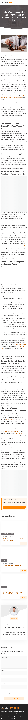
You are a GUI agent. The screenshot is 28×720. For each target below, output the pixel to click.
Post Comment (14, 698)
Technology (10, 533)
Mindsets (4, 533)
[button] (24, 2)
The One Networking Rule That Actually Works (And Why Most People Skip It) (12, 592)
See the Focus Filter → (14, 507)
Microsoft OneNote (10, 419)
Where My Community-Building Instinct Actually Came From (12, 566)
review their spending (21, 344)
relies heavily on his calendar (11, 431)
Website (3, 683)
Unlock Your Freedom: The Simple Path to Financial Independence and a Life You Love (14, 16)
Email (3, 677)
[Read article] (14, 611)
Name (3, 670)
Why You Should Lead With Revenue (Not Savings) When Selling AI (13, 539)
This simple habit (19, 433)
